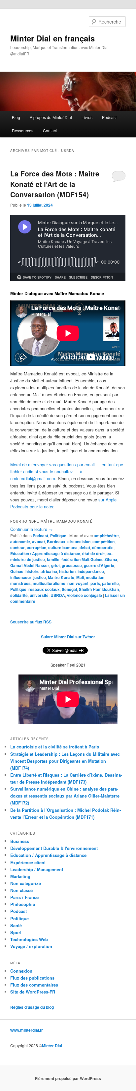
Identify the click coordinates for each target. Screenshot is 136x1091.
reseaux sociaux (44, 589)
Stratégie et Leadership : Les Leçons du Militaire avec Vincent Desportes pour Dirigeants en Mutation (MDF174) (65, 761)
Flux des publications (32, 978)
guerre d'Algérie (99, 565)
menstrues (20, 583)
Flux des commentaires (34, 985)
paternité (110, 583)
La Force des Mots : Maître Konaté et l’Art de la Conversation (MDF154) (54, 183)
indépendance (91, 571)
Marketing (20, 876)
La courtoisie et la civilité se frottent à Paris (54, 746)
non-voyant (77, 583)
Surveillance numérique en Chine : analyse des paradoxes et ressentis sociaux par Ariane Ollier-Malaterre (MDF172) (64, 796)
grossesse (72, 565)
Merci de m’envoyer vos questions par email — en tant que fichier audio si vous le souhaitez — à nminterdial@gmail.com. (66, 471)
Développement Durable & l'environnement (54, 848)
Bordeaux (56, 542)
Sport (15, 932)
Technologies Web (29, 939)
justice (39, 577)
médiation (95, 577)
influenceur (20, 577)
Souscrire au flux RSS (30, 622)
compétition (103, 542)
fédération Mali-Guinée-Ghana (89, 559)
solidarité (19, 595)
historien (67, 571)
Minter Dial (52, 1046)
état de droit (93, 553)
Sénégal (69, 589)
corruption (36, 547)
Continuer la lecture (31, 529)
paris (95, 583)
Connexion (21, 971)
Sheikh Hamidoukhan (99, 589)
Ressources (22, 130)
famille (53, 559)
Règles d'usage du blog (32, 1007)
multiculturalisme (49, 583)
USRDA (58, 595)
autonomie (20, 542)
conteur (17, 547)
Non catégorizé (25, 883)
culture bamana (63, 547)
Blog (16, 117)
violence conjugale (84, 595)
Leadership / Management (36, 869)
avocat (38, 542)
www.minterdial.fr (26, 1030)
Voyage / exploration (31, 946)
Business (19, 841)
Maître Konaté (61, 577)
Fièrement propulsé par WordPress (68, 1078)
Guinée (16, 571)
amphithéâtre (106, 536)
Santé (16, 925)
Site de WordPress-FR (32, 992)
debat (85, 547)
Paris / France (24, 897)
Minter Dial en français (52, 38)
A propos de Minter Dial (51, 117)
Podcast (109, 117)
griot (55, 565)
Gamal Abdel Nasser (29, 565)
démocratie (103, 547)
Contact (50, 130)
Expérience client (28, 862)
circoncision (78, 542)
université (39, 595)
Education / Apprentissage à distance (45, 553)
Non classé (21, 890)
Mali (80, 577)
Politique (58, 536)
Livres (87, 117)
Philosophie (22, 904)
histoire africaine (41, 571)
